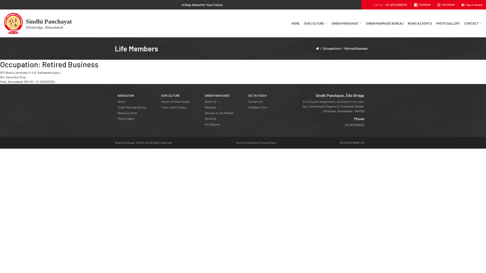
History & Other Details (175, 101)
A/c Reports (212, 124)
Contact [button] (471, 23)
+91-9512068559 (354, 125)
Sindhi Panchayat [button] (345, 23)
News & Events (420, 23)
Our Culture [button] (314, 23)
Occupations (332, 48)
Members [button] (210, 107)
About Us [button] (210, 101)
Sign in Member (474, 4)
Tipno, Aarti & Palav (173, 107)
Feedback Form (257, 107)
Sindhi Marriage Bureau (385, 23)
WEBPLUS (358, 142)
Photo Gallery (448, 23)
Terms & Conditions (247, 142)
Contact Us (255, 101)
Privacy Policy (268, 142)
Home (296, 23)
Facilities (210, 118)
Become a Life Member (219, 113)
